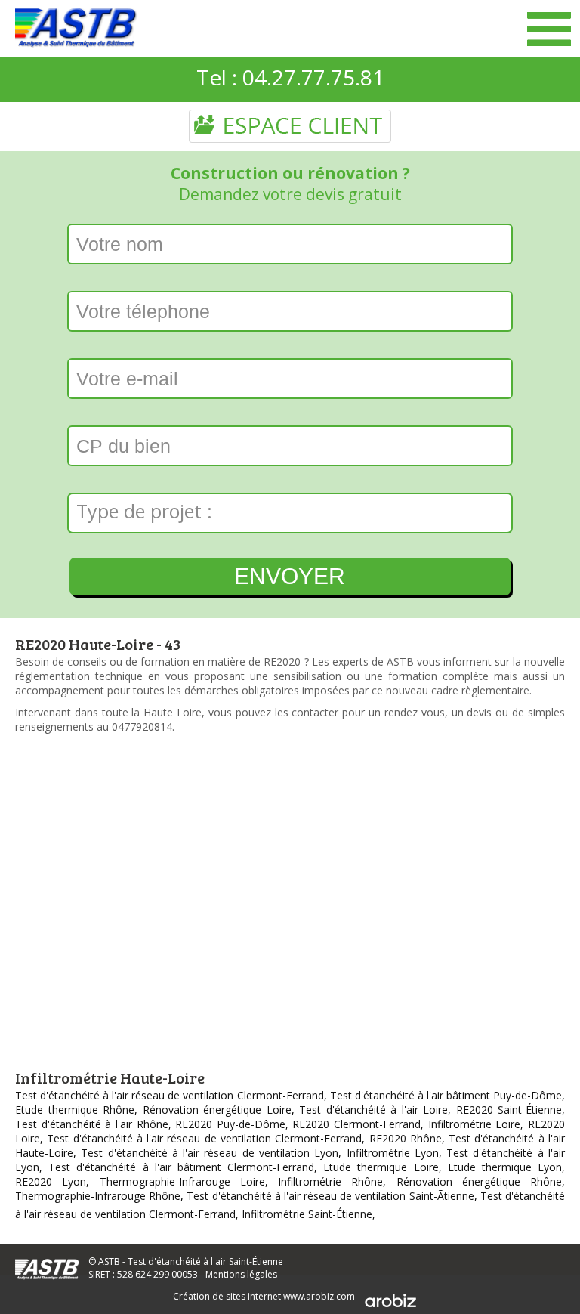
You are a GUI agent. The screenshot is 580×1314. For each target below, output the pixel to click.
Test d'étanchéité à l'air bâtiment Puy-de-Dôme (446, 1095)
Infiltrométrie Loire (474, 1124)
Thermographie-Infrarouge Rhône (97, 1196)
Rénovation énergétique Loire (217, 1109)
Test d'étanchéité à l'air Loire (373, 1109)
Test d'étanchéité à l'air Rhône (91, 1124)
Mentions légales (241, 1274)
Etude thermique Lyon (505, 1167)
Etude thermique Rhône (74, 1109)
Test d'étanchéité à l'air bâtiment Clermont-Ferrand (181, 1167)
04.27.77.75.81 (313, 77)
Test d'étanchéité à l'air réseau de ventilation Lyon (209, 1152)
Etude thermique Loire (380, 1167)
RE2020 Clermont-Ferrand (356, 1124)
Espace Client (290, 126)
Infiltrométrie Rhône (330, 1181)
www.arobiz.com (319, 1296)
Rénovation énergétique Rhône (479, 1181)
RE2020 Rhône (405, 1138)
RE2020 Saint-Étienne (509, 1109)
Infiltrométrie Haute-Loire (110, 1077)
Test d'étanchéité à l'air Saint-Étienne (205, 1261)
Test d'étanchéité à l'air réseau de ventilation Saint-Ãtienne (330, 1196)
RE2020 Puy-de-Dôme (230, 1124)
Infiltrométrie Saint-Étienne (307, 1214)
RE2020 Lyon (50, 1181)
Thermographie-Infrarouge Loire (182, 1181)
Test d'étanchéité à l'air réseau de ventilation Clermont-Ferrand (169, 1095)
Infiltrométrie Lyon (393, 1152)
